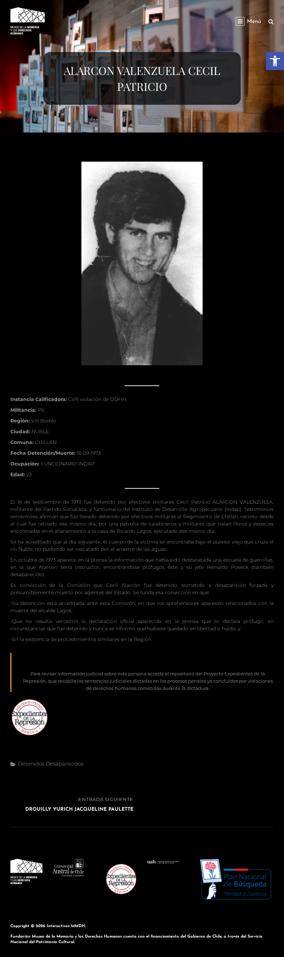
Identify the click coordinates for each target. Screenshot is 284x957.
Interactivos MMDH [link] (66, 926)
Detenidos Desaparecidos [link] (50, 763)
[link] (275, 61)
